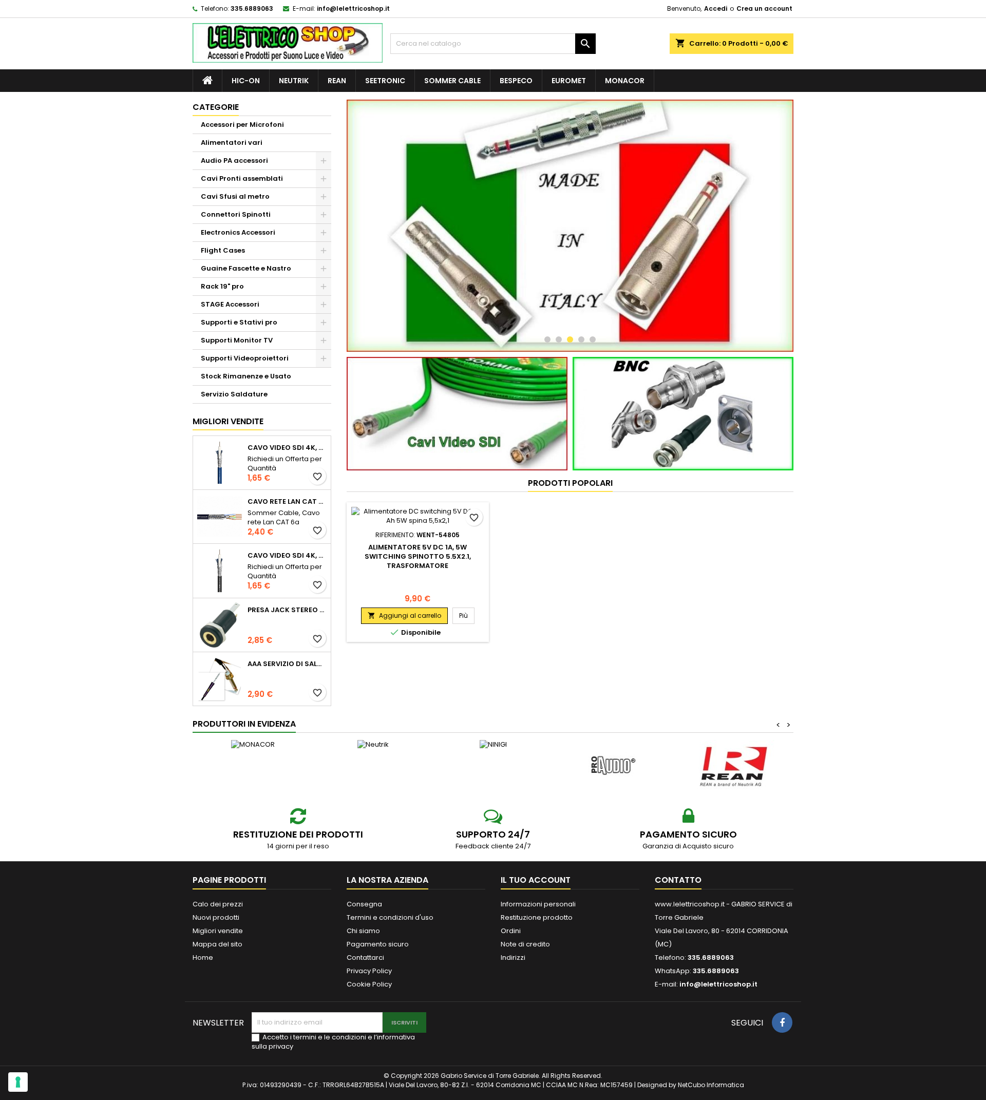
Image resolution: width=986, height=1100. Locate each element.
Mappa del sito (217, 944)
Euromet (569, 80)
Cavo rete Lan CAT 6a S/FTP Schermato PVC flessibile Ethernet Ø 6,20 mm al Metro (287, 501)
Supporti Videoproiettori (245, 358)
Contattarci (365, 957)
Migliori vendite (228, 421)
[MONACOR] (253, 744)
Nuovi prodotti (216, 917)
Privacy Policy (369, 971)
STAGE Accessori (230, 304)
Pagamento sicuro (378, 944)
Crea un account (764, 8)
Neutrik (294, 80)
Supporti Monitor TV (237, 340)
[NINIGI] (493, 744)
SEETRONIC (385, 80)
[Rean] (733, 765)
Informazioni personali (538, 904)
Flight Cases (223, 250)
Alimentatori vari (231, 142)
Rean (337, 80)
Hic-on (246, 80)
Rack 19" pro (222, 286)
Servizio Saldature (234, 394)
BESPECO (516, 80)
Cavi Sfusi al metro (235, 196)
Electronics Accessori (238, 232)
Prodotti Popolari (570, 483)
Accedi (715, 8)
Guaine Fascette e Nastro (246, 268)
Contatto (678, 880)
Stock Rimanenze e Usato (246, 376)
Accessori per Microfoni (242, 124)
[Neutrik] (373, 744)
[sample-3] (570, 226)
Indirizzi (513, 957)
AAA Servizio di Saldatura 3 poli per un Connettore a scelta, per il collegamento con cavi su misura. (287, 664)
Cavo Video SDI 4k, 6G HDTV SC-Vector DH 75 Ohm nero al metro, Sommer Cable (287, 555)
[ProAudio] (613, 765)
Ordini (511, 931)
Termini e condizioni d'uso (390, 917)
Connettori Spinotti (236, 214)
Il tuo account (536, 880)
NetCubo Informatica (711, 1084)
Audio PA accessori (234, 160)
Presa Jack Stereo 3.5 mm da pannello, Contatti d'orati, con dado (287, 610)
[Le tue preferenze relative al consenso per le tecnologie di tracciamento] (18, 1082)
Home (203, 957)
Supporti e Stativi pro (239, 322)
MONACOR (624, 80)
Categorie (216, 107)
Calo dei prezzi (218, 904)
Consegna (364, 904)
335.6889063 (252, 8)
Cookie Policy (369, 984)
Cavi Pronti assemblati (242, 178)
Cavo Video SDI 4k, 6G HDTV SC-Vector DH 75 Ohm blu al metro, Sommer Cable (287, 447)
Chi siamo (363, 931)
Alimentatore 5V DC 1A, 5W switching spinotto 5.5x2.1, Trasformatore (418, 556)
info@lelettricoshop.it (353, 8)
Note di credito (525, 944)
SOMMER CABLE (452, 80)
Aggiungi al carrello (404, 615)
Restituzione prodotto (537, 917)
